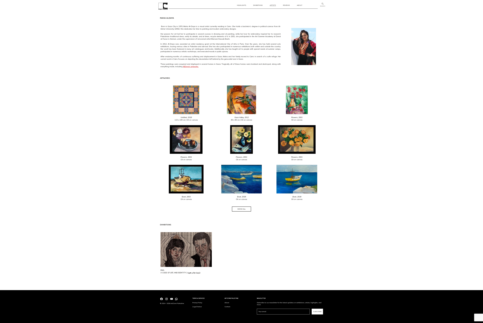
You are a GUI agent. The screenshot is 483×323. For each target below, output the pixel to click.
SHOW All (241, 209)
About (227, 303)
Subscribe (317, 311)
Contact (227, 307)
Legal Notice (197, 307)
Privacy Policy (197, 303)
